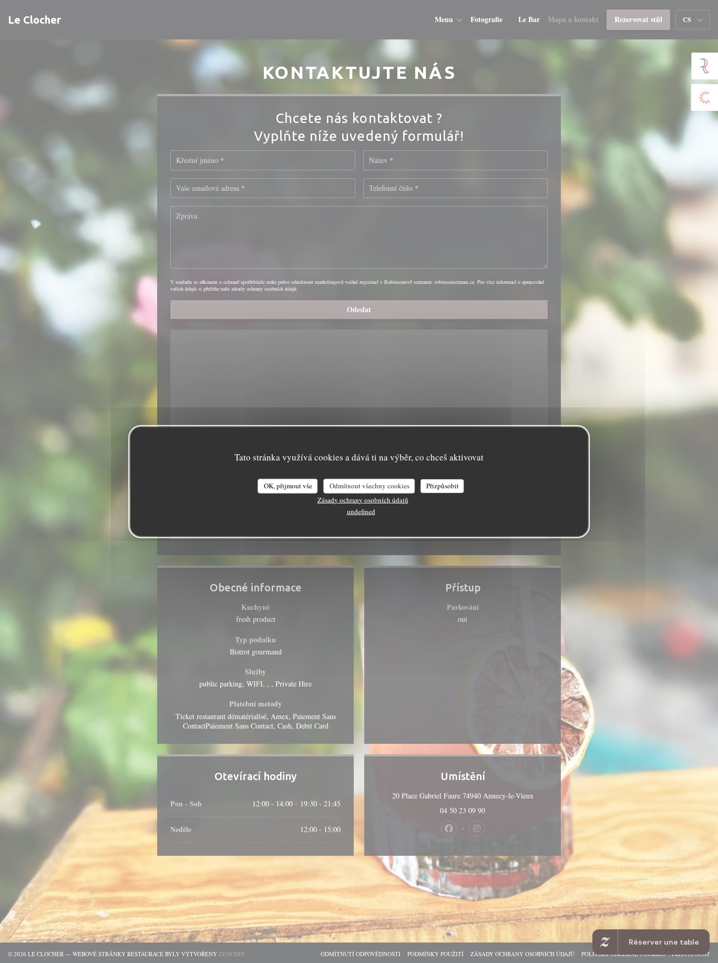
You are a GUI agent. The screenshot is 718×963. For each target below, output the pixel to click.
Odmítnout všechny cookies (369, 485)
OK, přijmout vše (288, 485)
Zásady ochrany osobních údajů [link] (362, 499)
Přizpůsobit (442, 485)
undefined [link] (361, 511)
